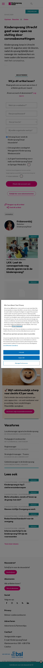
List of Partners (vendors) (10, 345)
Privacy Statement (17, 326)
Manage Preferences (21, 363)
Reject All (21, 357)
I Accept (21, 352)
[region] (21, 334)
